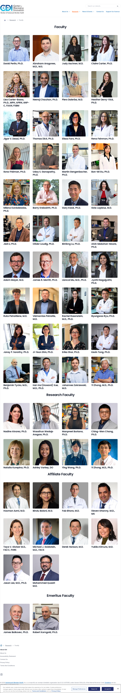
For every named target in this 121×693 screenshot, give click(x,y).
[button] (66, 11)
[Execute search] (119, 6)
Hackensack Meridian (14, 682)
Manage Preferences (79, 689)
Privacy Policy (4, 662)
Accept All (108, 689)
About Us (3, 653)
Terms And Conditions (7, 665)
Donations (108, 682)
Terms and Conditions (39, 691)
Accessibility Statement (8, 656)
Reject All (94, 689)
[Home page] (4, 20)
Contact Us (4, 659)
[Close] (118, 689)
